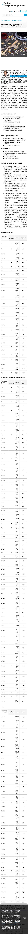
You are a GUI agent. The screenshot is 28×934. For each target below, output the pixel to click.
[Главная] (2, 20)
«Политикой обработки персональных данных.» (11, 923)
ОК (25, 918)
